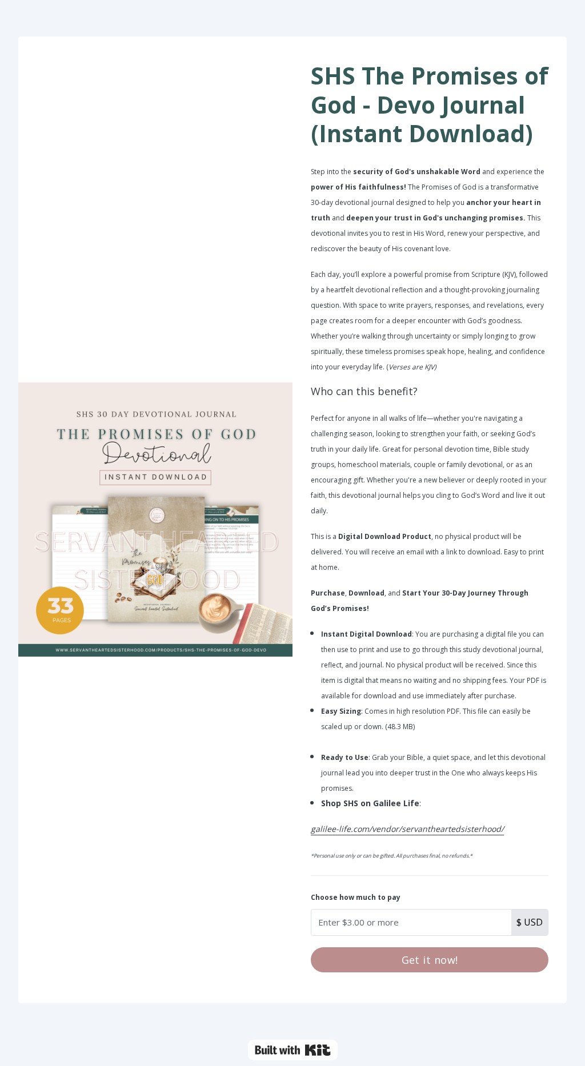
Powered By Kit (293, 1050)
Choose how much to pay (355, 897)
